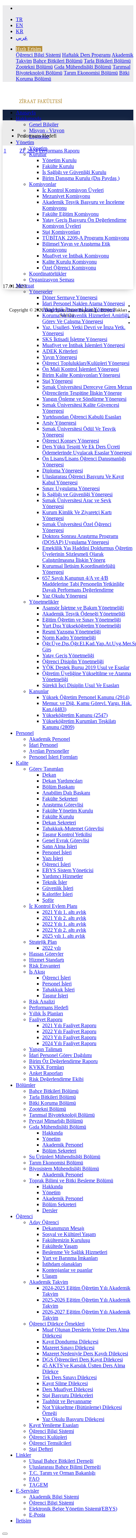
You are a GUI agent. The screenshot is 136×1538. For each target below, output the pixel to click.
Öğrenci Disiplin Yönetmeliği (73, 661)
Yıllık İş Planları (46, 1013)
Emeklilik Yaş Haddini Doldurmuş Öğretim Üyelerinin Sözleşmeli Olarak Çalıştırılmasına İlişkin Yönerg (87, 554)
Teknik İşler (54, 882)
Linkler (23, 1455)
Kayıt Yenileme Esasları (54, 1425)
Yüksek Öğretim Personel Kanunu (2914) (85, 697)
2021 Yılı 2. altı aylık (64, 918)
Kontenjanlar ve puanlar (67, 1270)
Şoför (48, 900)
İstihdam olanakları (62, 1264)
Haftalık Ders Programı (86, 55)
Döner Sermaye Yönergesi (69, 297)
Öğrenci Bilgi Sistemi (38, 55)
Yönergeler (40, 291)
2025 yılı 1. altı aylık (63, 936)
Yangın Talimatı (45, 1049)
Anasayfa (26, 112)
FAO (34, 1479)
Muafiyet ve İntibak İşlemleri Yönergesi (83, 345)
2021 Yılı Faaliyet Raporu (69, 1025)
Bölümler (25, 1085)
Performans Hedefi (48, 1007)
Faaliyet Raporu (45, 1019)
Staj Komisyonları (61, 232)
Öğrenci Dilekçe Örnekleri (57, 1324)
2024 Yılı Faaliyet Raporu (69, 1043)
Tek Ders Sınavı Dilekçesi (69, 1377)
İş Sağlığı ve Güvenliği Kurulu (74, 172)
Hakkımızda (28, 118)
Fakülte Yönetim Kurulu (67, 810)
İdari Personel (43, 745)
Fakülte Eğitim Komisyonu (70, 214)
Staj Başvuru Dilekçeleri (67, 1395)
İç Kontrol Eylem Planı (53, 906)
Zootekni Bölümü (34, 67)
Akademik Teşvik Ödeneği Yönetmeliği (83, 614)
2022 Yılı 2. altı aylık (64, 930)
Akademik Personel (49, 739)
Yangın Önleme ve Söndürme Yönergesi (84, 399)
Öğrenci (24, 1216)
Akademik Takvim (48, 1282)
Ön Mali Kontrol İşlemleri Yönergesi (80, 369)
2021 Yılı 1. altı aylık (64, 912)
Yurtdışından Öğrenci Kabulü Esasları (81, 417)
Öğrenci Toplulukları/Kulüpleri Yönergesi (85, 363)
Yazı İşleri (52, 858)
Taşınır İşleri (55, 995)
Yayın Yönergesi (59, 357)
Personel (25, 733)
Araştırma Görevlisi (62, 804)
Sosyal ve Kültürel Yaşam (69, 1234)
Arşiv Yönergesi (59, 423)
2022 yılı (51, 948)
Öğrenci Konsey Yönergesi (70, 441)
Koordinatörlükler (47, 273)
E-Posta (37, 1514)
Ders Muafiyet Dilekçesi (67, 1389)
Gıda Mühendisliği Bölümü (82, 67)
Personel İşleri (57, 852)
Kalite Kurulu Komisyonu (69, 262)
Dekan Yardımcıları (62, 781)
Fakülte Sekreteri (60, 798)
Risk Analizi (42, 1001)
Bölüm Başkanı (58, 787)
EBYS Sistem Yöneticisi (67, 870)
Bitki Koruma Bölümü (52, 1103)
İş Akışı (37, 972)
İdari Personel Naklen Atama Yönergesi (83, 303)
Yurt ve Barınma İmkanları (70, 1258)
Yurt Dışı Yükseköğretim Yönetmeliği (81, 625)
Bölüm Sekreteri (59, 1151)
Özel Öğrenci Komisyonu (69, 267)
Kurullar (38, 154)
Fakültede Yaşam (60, 1246)
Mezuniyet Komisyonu (66, 196)
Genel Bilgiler (43, 124)
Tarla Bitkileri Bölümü (107, 61)
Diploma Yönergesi (62, 470)
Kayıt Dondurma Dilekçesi (70, 1341)
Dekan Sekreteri (59, 822)
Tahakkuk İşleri (58, 989)
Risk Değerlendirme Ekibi (56, 1079)
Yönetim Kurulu (59, 160)
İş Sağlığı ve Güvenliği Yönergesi (77, 494)
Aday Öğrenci (44, 1222)
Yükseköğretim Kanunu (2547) (75, 715)
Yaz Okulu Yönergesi (64, 596)
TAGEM (38, 1485)
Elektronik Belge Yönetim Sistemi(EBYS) (73, 1508)
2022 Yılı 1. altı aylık (64, 924)
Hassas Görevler (46, 954)
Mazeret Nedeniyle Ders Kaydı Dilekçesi (85, 1353)
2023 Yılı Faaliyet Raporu (69, 1037)
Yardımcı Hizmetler (62, 876)
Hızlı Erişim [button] (28, 49)
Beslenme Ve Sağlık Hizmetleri (74, 1252)
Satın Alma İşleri (59, 846)
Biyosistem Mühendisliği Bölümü (64, 1168)
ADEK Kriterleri (60, 351)
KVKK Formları (46, 1067)
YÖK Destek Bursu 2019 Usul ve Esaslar (85, 667)
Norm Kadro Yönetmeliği (69, 637)
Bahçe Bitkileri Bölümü (58, 61)
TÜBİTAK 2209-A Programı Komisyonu (85, 238)
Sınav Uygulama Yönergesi (71, 488)
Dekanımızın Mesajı (63, 1228)
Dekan (49, 775)
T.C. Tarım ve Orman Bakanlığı (62, 1473)
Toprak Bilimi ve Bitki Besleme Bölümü (71, 1180)
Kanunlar (39, 691)
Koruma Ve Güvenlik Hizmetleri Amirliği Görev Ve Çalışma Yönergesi (85, 318)
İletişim (23, 1520)
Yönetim (25, 142)
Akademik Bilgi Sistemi (54, 1497)
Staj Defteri (41, 1449)
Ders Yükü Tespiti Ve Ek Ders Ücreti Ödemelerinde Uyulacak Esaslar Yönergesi (87, 449)
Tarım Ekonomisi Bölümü (91, 73)
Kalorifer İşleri (57, 894)
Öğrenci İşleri (56, 864)
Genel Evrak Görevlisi (65, 840)
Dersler (49, 1210)
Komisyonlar (42, 184)
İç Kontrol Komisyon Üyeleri (73, 190)
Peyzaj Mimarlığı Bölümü (56, 1121)
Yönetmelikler (44, 602)
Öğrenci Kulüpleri (48, 1437)
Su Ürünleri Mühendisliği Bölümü (64, 1156)
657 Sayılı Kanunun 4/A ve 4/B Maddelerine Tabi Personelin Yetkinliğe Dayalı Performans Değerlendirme (83, 584)
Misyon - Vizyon (46, 130)
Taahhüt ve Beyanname (66, 1401)
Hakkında (52, 1133)
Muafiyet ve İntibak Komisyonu (75, 256)
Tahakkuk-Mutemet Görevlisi (73, 828)
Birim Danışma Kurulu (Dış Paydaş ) (80, 178)
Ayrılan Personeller (49, 751)
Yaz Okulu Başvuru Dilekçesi (73, 1419)
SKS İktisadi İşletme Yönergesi (74, 339)
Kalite (22, 763)
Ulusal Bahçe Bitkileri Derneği (61, 1461)
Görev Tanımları (46, 769)
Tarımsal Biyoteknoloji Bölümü (62, 1115)
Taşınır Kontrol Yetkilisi (67, 834)
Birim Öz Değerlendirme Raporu (63, 1061)
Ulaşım (49, 1276)
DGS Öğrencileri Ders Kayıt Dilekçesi (82, 1359)
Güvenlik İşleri (57, 888)
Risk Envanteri (44, 966)
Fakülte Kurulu (58, 166)
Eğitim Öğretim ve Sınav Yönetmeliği (81, 619)
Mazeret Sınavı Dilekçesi (68, 1347)
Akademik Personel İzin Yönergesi (78, 309)
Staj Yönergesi (57, 381)
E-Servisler (27, 1491)
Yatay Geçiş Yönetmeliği (68, 655)
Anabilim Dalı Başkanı (66, 793)
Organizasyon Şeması (51, 279)
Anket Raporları (46, 1073)
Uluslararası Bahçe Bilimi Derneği (65, 1467)
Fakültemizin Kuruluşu (66, 1240)
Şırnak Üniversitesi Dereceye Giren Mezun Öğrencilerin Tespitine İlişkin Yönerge (87, 390)
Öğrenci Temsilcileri (50, 1443)
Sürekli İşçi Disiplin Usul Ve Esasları (80, 685)
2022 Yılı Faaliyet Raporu (69, 1031)
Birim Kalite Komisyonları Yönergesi (81, 375)
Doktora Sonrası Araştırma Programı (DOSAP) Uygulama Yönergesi (80, 539)
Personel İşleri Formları (53, 757)
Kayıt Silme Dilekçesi (65, 1383)
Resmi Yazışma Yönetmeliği (71, 631)
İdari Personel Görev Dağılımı (60, 1055)
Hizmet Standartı (46, 960)
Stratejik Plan (43, 942)
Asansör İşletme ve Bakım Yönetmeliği (83, 608)
